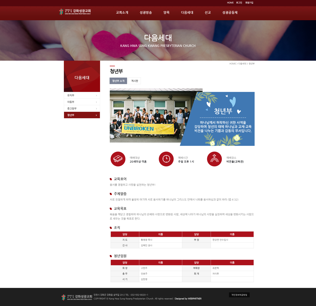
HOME (230, 2)
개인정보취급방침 (239, 295)
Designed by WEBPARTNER (187, 298)
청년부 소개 (118, 80)
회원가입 (249, 2)
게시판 (134, 80)
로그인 (239, 2)
